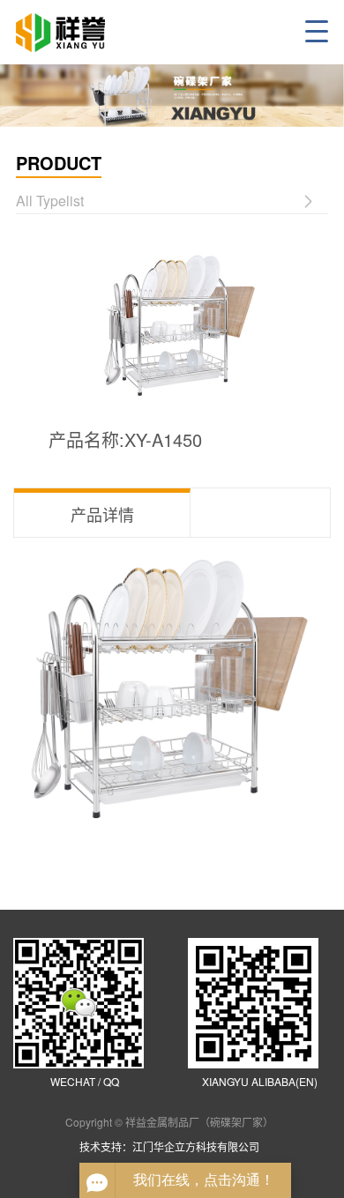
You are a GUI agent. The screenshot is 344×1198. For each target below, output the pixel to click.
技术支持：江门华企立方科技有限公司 (172, 1146)
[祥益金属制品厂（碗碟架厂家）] (70, 33)
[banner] (172, 95)
